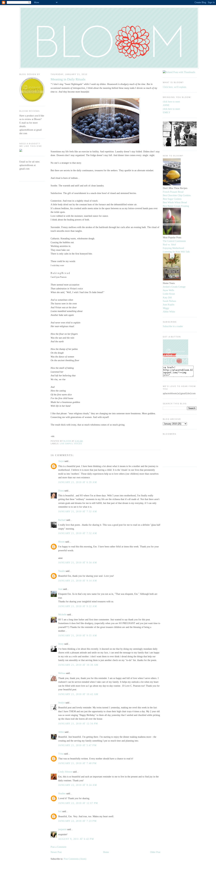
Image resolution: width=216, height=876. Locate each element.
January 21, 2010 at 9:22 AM (77, 606)
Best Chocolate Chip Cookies (177, 195)
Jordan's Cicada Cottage (174, 286)
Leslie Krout (169, 293)
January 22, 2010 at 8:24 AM (77, 785)
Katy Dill (167, 297)
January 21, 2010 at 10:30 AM (78, 664)
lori (60, 811)
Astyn (61, 461)
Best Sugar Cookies (172, 199)
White (172, 311)
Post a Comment (58, 846)
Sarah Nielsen (169, 301)
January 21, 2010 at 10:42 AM (78, 694)
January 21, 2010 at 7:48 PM (77, 763)
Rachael (62, 520)
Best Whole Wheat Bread (175, 202)
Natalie (61, 571)
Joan (60, 589)
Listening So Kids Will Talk (176, 251)
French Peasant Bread (173, 191)
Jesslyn (61, 702)
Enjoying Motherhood (173, 248)
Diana (61, 490)
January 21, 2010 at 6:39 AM (77, 482)
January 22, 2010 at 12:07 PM (78, 803)
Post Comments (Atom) (75, 858)
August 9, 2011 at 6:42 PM (76, 839)
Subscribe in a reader (173, 326)
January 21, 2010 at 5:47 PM (77, 745)
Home (106, 852)
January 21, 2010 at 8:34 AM (77, 562)
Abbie (61, 732)
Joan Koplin (168, 304)
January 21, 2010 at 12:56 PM (78, 723)
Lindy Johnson (65, 771)
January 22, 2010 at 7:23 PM (77, 821)
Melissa (61, 673)
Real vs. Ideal (169, 244)
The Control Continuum (174, 241)
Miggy (166, 308)
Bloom (61, 541)
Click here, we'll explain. (175, 87)
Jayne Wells (168, 290)
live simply (66, 444)
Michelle (62, 614)
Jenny (61, 643)
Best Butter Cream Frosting (176, 206)
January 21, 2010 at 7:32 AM (77, 511)
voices (78, 444)
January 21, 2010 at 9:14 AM (77, 580)
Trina (60, 753)
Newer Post (56, 852)
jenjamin (62, 829)
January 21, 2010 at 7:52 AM (77, 533)
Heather (62, 793)
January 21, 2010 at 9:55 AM (77, 635)
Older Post (155, 852)
